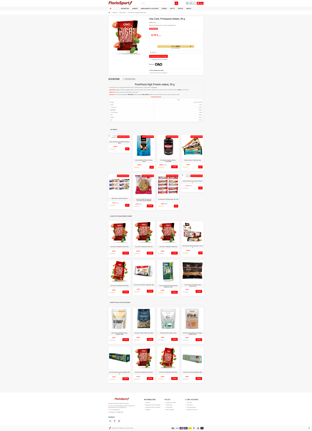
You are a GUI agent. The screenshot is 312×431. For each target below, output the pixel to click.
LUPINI (147, 94)
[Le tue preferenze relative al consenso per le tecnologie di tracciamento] (309, 428)
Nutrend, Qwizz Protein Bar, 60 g (192, 160)
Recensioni (130, 79)
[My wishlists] (187, 3)
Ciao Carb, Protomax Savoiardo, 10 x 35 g (192, 246)
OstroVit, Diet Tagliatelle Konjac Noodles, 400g (119, 333)
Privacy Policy (169, 405)
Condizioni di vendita (171, 402)
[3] (112, 149)
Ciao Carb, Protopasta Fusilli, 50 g (144, 246)
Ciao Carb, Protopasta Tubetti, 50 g (168, 246)
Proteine (117, 89)
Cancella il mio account (192, 409)
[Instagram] (119, 421)
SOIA (143, 94)
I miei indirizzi (190, 405)
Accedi (193, 3)
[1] (109, 149)
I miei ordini (189, 402)
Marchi (188, 8)
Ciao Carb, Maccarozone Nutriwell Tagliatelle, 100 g (168, 286)
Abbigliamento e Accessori (149, 8)
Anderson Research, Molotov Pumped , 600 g (119, 142)
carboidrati (154, 87)
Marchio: (151, 64)
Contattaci (147, 409)
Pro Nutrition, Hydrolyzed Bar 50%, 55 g (168, 199)
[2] (111, 149)
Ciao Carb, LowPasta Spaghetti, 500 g (192, 372)
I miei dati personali (191, 407)
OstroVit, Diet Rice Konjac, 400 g (168, 333)
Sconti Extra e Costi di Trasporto (152, 407)
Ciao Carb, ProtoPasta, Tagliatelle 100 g (144, 284)
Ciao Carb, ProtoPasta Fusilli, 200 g (119, 285)
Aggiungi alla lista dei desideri (159, 59)
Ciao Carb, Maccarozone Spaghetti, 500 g (119, 373)
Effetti (172, 8)
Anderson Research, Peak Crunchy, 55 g (192, 181)
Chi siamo (147, 402)
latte (179, 89)
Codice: (151, 22)
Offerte (180, 8)
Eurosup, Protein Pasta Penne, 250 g (144, 333)
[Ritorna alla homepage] (109, 12)
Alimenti (135, 8)
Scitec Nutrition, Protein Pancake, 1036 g (144, 161)
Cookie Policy (169, 407)
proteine (171, 25)
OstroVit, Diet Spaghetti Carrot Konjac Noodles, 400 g (192, 333)
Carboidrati (112, 109)
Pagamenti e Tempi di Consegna (152, 405)
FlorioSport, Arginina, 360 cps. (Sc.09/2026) (168, 161)
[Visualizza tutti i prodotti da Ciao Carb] (158, 64)
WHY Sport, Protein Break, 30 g (119, 198)
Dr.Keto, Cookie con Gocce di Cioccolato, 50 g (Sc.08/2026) (143, 200)
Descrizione (114, 79)
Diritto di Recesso (170, 409)
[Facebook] (114, 421)
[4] (113, 149)
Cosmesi (164, 8)
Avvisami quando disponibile (158, 56)
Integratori (125, 8)
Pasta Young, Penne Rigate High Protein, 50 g (192, 285)
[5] (114, 149)
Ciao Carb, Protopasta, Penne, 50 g (119, 246)
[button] (175, 47)
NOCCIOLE (130, 94)
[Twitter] (110, 421)
